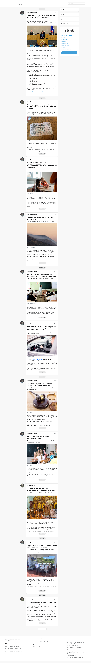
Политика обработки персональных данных (14, 648)
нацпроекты (65, 43)
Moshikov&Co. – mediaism (78, 657)
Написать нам (69, 53)
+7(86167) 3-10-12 (38, 643)
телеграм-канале (34, 52)
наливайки (39, 91)
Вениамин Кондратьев (67, 35)
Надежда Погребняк (32, 12)
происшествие (65, 45)
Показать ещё (42, 628)
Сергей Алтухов (46, 91)
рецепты (64, 47)
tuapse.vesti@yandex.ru (39, 646)
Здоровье (64, 39)
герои (63, 37)
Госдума (34, 91)
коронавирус (65, 41)
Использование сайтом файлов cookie (13, 651)
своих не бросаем (66, 49)
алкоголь (29, 91)
